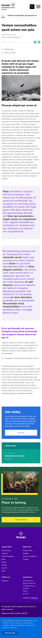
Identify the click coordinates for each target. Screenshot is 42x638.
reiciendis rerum (12, 257)
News (4, 559)
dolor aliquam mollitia (19, 268)
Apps (3, 571)
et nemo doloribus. (21, 297)
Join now (21, 433)
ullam (12, 263)
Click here (34, 598)
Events (4, 562)
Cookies (26, 559)
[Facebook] (35, 42)
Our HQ (4, 568)
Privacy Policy (28, 551)
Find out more (21, 520)
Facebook (5, 581)
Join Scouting (6, 551)
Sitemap (26, 553)
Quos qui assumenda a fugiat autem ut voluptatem (19, 217)
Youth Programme (8, 556)
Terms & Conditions (30, 556)
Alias (6, 191)
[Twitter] (39, 42)
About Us (5, 553)
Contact (4, 565)
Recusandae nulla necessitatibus (13, 305)
